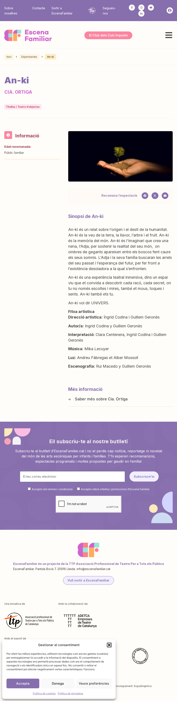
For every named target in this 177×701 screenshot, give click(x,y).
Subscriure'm (144, 476)
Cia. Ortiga (118, 399)
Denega (58, 683)
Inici (8, 56)
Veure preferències (94, 683)
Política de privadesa (70, 693)
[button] (109, 645)
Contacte (38, 8)
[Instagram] (141, 8)
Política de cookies (44, 693)
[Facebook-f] (132, 8)
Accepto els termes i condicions (52, 489)
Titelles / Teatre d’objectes (23, 106)
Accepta (23, 683)
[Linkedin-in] (141, 14)
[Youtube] (151, 8)
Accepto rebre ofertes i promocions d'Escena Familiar (115, 489)
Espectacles (29, 56)
